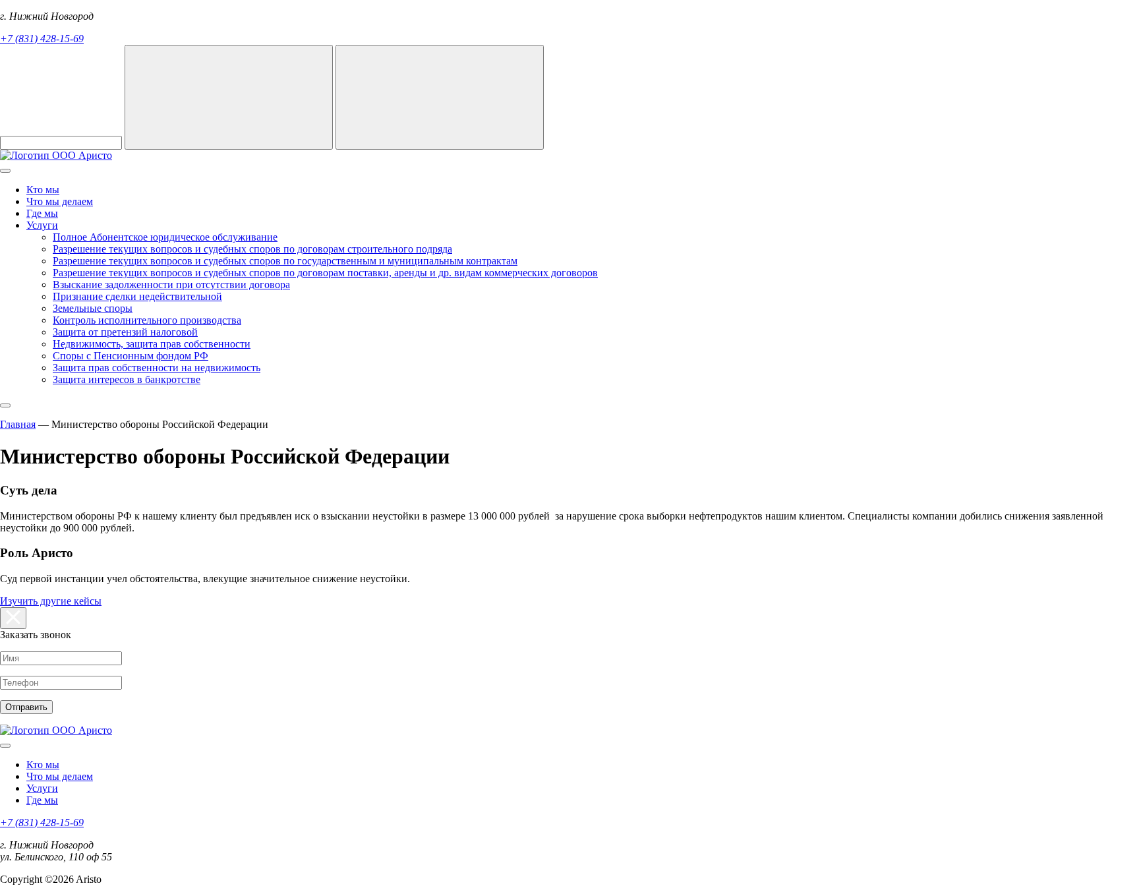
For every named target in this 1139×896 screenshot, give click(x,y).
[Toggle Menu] (5, 171)
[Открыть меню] (5, 405)
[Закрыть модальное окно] (13, 618)
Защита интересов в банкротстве (126, 379)
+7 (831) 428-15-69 (42, 38)
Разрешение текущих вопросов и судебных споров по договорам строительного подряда (252, 248)
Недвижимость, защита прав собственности (151, 343)
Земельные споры (92, 308)
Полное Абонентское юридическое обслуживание (165, 237)
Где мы (42, 213)
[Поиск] (229, 97)
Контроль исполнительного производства (147, 320)
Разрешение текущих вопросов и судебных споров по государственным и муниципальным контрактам (285, 260)
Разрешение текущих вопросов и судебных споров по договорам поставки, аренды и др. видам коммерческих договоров (325, 272)
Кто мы (42, 189)
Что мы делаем (59, 201)
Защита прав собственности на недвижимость (156, 367)
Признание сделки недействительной (137, 296)
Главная (18, 424)
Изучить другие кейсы (51, 601)
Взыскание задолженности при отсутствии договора (171, 284)
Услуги (42, 225)
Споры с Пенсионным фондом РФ (130, 355)
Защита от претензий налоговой (125, 332)
